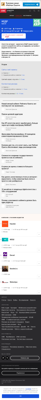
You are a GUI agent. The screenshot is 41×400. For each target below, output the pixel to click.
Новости (33, 300)
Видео (27, 322)
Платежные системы (9, 339)
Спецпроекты (6, 349)
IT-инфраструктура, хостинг (16, 319)
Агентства (18, 15)
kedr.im (4, 24)
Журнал (12, 15)
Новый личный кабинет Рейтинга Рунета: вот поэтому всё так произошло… (19, 105)
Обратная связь (31, 347)
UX (17, 312)
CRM (14, 315)
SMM (3, 319)
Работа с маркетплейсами (23, 329)
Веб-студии (5, 308)
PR (28, 326)
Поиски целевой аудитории (12, 114)
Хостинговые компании (25, 339)
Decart (12, 255)
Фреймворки (10, 337)
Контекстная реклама (9, 324)
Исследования (23, 300)
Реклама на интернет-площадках (13, 322)
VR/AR (31, 317)
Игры (12, 312)
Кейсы (15, 300)
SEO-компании (6, 315)
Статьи (4, 300)
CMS (3, 337)
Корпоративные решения (27, 312)
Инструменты (27, 15)
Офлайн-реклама (7, 329)
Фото (19, 324)
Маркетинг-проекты (8, 310)
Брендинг (14, 308)
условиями (28, 388)
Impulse (13, 224)
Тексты (33, 326)
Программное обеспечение (26, 310)
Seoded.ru (14, 269)
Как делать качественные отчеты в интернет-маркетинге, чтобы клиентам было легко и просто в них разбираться (19, 179)
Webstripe (13, 282)
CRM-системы (21, 337)
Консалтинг (5, 312)
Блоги (10, 300)
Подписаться (20, 373)
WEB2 (12, 239)
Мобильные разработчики (27, 308)
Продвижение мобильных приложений (14, 317)
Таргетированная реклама (11, 326)
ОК (21, 396)
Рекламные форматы (17, 347)
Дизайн (23, 326)
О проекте (5, 347)
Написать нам (25, 358)
